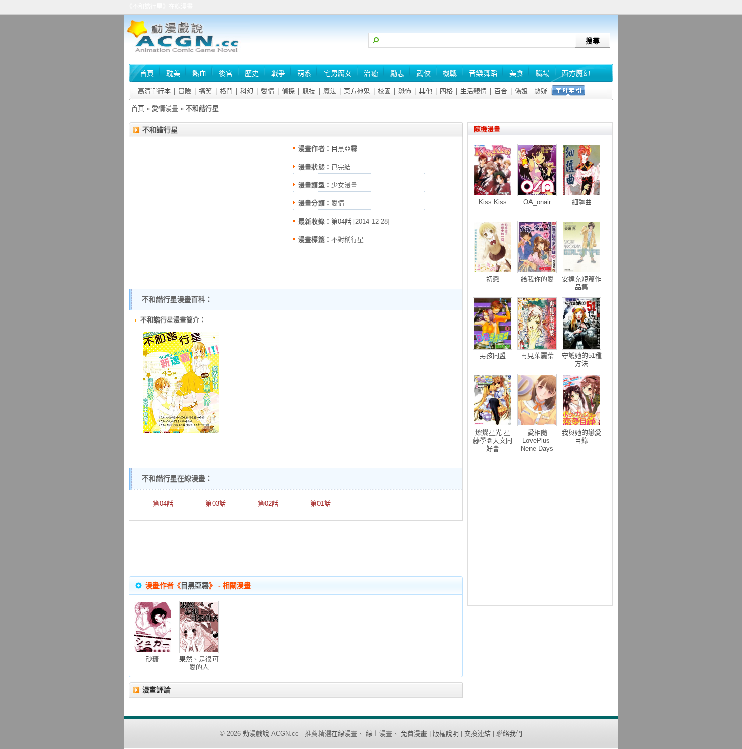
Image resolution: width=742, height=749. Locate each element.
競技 (308, 91)
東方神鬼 (357, 91)
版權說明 (446, 733)
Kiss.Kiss (493, 202)
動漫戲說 (256, 733)
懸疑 (540, 91)
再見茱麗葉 (537, 355)
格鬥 (226, 91)
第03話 (215, 503)
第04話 (341, 221)
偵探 (288, 91)
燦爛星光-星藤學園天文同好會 (492, 440)
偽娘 (521, 91)
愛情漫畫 (165, 108)
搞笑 (205, 91)
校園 (384, 91)
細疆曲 (582, 202)
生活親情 (473, 91)
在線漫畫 (344, 733)
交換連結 (477, 733)
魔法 (329, 91)
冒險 (184, 91)
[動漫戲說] (187, 53)
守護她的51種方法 (582, 359)
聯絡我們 (509, 733)
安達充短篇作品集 (581, 283)
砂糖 (152, 659)
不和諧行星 (160, 130)
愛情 (267, 91)
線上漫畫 (379, 733)
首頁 (137, 108)
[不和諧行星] (181, 430)
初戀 (492, 279)
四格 (446, 91)
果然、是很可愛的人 (199, 663)
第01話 (320, 503)
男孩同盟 (493, 355)
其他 (425, 91)
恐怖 (404, 91)
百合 (500, 91)
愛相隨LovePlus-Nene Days (537, 440)
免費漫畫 (414, 733)
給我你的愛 (537, 279)
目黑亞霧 (344, 148)
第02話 (268, 503)
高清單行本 (154, 91)
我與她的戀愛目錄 (581, 436)
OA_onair (537, 202)
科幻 (246, 91)
